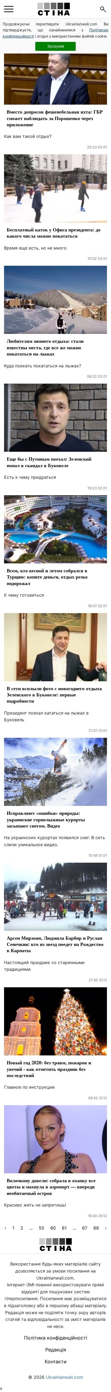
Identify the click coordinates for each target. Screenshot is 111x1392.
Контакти (56, 1361)
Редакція (55, 1350)
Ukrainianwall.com (64, 1377)
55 (41, 1228)
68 (96, 1228)
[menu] (8, 9)
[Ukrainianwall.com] (54, 9)
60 (53, 1228)
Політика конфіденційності (55, 1338)
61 (64, 1228)
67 (84, 1228)
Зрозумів (55, 46)
